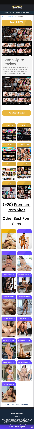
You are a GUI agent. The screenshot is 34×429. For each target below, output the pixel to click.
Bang (9, 183)
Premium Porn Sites (11, 16)
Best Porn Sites (18, 405)
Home (3, 16)
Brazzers (9, 144)
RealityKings (9, 125)
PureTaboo (24, 183)
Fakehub (24, 164)
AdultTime (25, 125)
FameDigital (19, 113)
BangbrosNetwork (9, 164)
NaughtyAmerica (25, 144)
